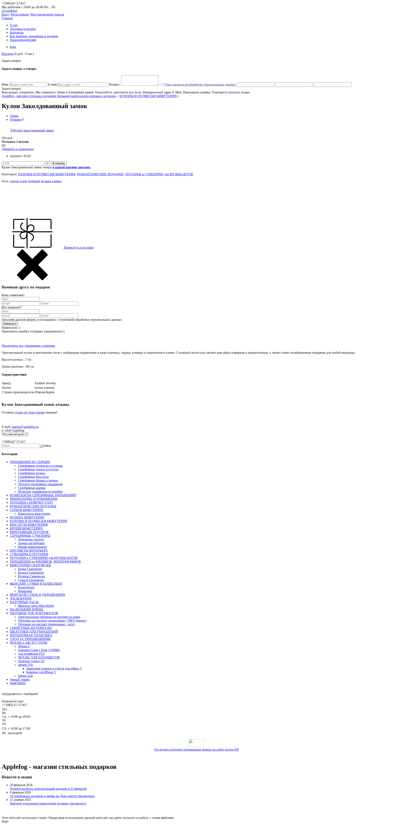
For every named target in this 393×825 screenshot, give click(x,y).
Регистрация (19, 14)
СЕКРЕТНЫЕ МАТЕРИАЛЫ (31, 628)
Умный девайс (20, 679)
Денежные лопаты (31, 539)
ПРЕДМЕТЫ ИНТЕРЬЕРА (29, 550)
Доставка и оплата (23, 29)
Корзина (7, 54)
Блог (13, 47)
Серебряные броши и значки (38, 480)
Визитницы (26, 587)
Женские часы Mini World (36, 605)
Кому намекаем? (13, 295)
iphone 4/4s (25, 676)
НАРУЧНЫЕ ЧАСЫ (24, 602)
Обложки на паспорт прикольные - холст (46, 624)
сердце (14, 181)
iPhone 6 (23, 646)
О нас (14, 25)
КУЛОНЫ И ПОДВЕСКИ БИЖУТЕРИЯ (148, 96)
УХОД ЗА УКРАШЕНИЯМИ (30, 639)
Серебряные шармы (32, 488)
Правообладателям (23, 40)
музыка (46, 181)
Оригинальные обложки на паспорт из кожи (49, 617)
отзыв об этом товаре (30, 412)
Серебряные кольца (31, 473)
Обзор (14, 116)
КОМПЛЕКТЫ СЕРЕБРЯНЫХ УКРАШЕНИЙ (43, 495)
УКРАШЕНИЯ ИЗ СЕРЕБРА (30, 462)
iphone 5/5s (25, 664)
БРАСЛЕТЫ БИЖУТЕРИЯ (29, 524)
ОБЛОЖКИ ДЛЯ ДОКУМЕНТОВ (34, 613)
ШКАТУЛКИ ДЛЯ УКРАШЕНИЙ (34, 631)
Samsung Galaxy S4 (31, 661)
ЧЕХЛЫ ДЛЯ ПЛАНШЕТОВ (39, 657)
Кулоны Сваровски (31, 576)
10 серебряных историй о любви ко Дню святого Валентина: (52, 796)
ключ (23, 181)
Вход (5, 14)
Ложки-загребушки (31, 543)
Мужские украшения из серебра (40, 491)
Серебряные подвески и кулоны (40, 465)
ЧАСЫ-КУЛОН (21, 598)
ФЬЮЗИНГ (18, 683)
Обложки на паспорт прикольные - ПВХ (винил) (52, 620)
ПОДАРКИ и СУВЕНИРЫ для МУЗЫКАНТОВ (159, 174)
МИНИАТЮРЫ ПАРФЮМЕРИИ (34, 499)
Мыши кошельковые (32, 546)
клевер (56, 181)
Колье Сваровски (30, 569)
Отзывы (15, 119)
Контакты (17, 32)
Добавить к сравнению (18, 149)
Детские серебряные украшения (40, 484)
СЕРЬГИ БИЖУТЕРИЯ (26, 510)
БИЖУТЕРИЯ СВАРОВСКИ (30, 565)
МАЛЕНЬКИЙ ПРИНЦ (26, 609)
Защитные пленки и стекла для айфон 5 (54, 668)
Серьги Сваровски (31, 580)
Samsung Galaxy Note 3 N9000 (39, 650)
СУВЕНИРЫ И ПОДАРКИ (29, 554)
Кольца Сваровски (31, 572)
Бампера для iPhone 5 (41, 672)
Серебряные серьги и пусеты (38, 469)
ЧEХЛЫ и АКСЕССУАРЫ (28, 642)
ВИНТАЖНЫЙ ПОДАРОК (29, 532)
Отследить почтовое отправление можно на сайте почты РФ (196, 749)
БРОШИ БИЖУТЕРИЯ (26, 528)
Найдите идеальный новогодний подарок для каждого (48, 803)
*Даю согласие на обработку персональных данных (199, 84)
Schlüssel (34, 181)
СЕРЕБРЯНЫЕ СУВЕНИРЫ (30, 535)
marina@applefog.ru (25, 426)
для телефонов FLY (31, 653)
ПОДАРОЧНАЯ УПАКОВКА (31, 635)
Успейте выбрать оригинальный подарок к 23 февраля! (48, 788)
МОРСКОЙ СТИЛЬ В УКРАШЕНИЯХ (37, 594)
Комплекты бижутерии (34, 513)
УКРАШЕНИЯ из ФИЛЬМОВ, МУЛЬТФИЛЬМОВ (45, 561)
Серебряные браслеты (33, 476)
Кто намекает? (12, 307)
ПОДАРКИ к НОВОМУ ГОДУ (31, 502)
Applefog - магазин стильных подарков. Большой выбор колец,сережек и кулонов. (59, 96)
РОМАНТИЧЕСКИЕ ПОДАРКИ (100, 174)
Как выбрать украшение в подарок (34, 36)
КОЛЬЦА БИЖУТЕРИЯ (27, 517)
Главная (7, 18)
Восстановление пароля (47, 14)
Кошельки (25, 591)
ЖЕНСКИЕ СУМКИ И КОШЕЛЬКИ (36, 583)
